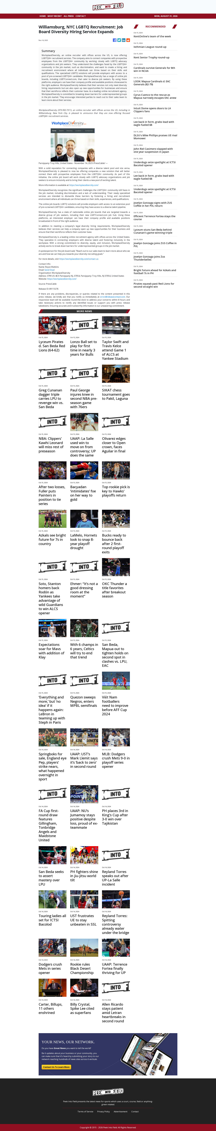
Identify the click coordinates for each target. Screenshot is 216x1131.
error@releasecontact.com (112, 296)
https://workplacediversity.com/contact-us (78, 259)
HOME (43, 16)
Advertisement (120, 1111)
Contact (135, 1111)
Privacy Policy (103, 1111)
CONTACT (81, 16)
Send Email (49, 270)
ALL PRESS (69, 16)
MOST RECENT (55, 16)
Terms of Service (85, 1111)
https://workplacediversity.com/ (83, 185)
